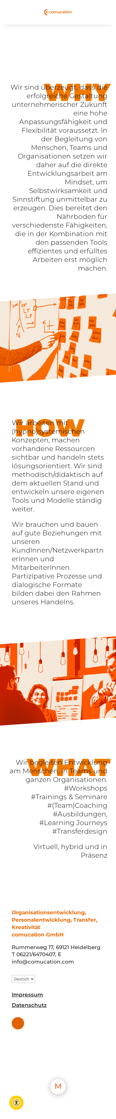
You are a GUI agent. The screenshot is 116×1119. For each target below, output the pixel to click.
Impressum (27, 995)
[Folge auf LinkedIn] (18, 1023)
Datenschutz (29, 1005)
